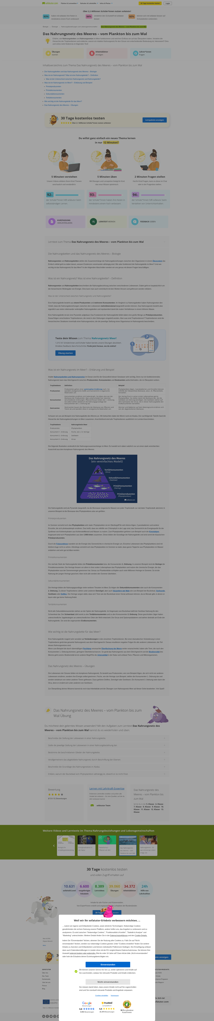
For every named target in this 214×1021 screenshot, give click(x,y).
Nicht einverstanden (108, 982)
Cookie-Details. (141, 935)
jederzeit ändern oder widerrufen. (83, 953)
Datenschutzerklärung (119, 935)
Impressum (115, 995)
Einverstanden (108, 964)
